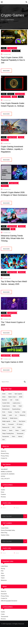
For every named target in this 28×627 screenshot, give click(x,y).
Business (4, 400)
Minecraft (4, 418)
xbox (3, 439)
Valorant (20, 436)
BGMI (20, 397)
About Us (3, 451)
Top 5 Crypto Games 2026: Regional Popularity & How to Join (13, 60)
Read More (6, 70)
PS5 (13, 427)
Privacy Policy (5, 456)
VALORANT (4, 469)
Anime (10, 393)
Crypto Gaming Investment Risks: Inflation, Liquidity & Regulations (12, 149)
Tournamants (20, 433)
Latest (10, 415)
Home (2, 19)
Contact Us (4, 458)
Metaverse (22, 415)
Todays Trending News (8, 433)
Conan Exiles (4, 528)
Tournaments (5, 436)
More (14, 421)
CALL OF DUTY (5, 478)
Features (3, 494)
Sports (10, 430)
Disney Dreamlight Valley (8, 530)
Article (3, 397)
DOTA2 (3, 476)
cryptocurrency (16, 403)
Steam (17, 430)
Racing (3, 568)
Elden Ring (4, 532)
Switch (3, 575)
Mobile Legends (6, 421)
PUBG (19, 427)
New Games (22, 421)
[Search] (26, 2)
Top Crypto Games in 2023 (12, 362)
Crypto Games (6, 406)
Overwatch (11, 424)
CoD (11, 400)
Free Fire (17, 412)
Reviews (3, 496)
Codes (17, 400)
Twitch (13, 436)
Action (3, 393)
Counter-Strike (6, 403)
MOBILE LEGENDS (6, 471)
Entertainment (5, 409)
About (17, 508)
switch (23, 430)
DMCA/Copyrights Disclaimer (9, 600)
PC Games (19, 424)
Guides (4, 415)
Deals (14, 406)
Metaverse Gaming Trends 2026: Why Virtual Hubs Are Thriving (12, 238)
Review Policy (5, 453)
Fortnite (10, 412)
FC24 (3, 412)
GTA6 (23, 412)
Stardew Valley (5, 535)
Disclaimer (4, 593)
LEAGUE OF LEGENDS (7, 474)
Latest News (4, 566)
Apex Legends (18, 393)
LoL (16, 415)
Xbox (2, 573)
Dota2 (20, 406)
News (3, 424)
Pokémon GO (5, 427)
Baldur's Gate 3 (12, 397)
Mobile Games (13, 418)
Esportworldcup (16, 409)
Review (4, 430)
